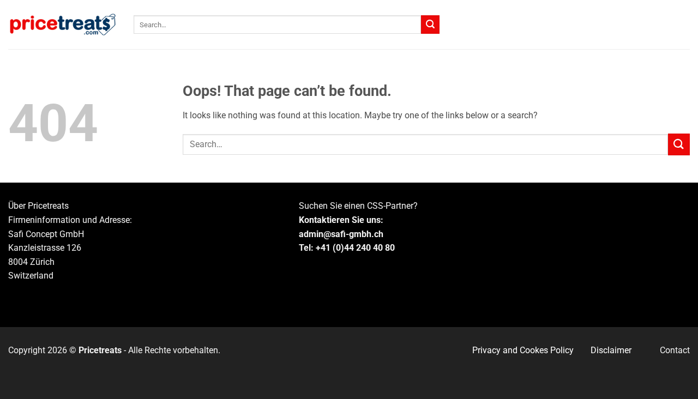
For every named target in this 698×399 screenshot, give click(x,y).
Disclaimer (611, 350)
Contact (675, 350)
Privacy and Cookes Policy (523, 350)
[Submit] (430, 24)
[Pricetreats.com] (62, 25)
